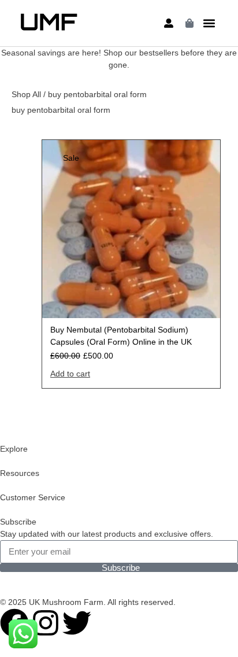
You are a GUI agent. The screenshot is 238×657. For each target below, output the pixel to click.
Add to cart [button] (70, 373)
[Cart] (189, 23)
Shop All (26, 94)
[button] (209, 23)
